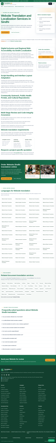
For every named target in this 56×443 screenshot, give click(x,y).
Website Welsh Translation (20, 261)
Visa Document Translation (5, 393)
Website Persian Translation (34, 248)
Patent (3, 291)
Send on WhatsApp (17, 178)
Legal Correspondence (9, 291)
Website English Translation (21, 202)
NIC (37, 283)
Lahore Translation (41, 393)
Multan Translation (41, 400)
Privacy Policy (47, 441)
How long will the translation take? (10, 338)
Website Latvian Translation (7, 244)
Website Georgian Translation (21, 234)
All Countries (22, 408)
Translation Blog (41, 412)
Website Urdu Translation (6, 217)
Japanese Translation (23, 402)
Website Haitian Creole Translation (33, 235)
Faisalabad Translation (42, 395)
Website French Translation (34, 202)
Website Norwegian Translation (19, 249)
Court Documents (48, 288)
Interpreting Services (4, 400)
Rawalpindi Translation (42, 398)
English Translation (23, 391)
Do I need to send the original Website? (11, 331)
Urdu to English (22, 387)
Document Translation (5, 391)
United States (22, 416)
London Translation (4, 408)
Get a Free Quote (5, 32)
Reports (46, 291)
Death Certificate (17, 283)
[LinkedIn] (4, 375)
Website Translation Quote (16, 41)
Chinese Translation (23, 400)
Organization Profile (41, 410)
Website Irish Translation (47, 239)
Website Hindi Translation (20, 205)
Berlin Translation (4, 423)
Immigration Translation (5, 395)
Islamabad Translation (42, 389)
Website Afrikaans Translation (48, 217)
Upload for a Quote (46, 56)
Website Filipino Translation (34, 230)
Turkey (21, 425)
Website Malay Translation (48, 244)
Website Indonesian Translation (33, 239)
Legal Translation (4, 398)
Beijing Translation (4, 414)
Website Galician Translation (7, 234)
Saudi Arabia (22, 423)
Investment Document (21, 294)
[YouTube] (9, 375)
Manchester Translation (5, 427)
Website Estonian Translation (21, 230)
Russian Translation (23, 398)
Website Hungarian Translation (5, 239)
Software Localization (29, 288)
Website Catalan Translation (34, 226)
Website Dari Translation (33, 217)
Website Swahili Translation (48, 253)
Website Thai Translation (20, 257)
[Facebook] (2, 375)
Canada (21, 414)
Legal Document (4, 288)
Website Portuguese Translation (46, 210)
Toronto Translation (4, 421)
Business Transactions (19, 291)
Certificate (23, 283)
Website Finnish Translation (48, 230)
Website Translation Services (19, 6)
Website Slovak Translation (21, 253)
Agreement (41, 288)
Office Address (40, 414)
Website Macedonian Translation (33, 244)
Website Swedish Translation (7, 257)
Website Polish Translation (21, 217)
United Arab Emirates (23, 421)
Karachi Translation (41, 391)
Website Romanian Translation (46, 249)
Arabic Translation (23, 395)
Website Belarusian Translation (5, 226)
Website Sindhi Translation (34, 214)
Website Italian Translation (34, 205)
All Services (3, 387)
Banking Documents (11, 294)
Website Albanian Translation (7, 221)
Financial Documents (39, 291)
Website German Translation (48, 202)
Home (2, 6)
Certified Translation (4, 389)
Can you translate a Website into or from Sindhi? (13, 316)
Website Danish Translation (7, 230)
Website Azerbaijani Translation (33, 222)
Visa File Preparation (4, 402)
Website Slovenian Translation (32, 254)
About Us (39, 408)
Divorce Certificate (20, 288)
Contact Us (40, 423)
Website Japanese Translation (48, 205)
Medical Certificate (48, 283)
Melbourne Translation (5, 410)
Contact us (3, 41)
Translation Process (41, 416)
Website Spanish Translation (48, 214)
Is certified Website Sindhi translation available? (12, 320)
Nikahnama (3, 283)
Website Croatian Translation (48, 226)
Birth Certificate (10, 283)
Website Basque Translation (48, 221)
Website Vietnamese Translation (5, 262)
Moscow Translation (4, 412)
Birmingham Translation (5, 425)
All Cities (39, 387)
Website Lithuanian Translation (19, 244)
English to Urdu (22, 389)
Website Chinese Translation (48, 198)
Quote (50, 3)
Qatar (21, 427)
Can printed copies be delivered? (9, 345)
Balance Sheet (4, 294)
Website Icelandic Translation (21, 239)
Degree (28, 283)
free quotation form (18, 152)
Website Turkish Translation (34, 257)
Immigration (27, 291)
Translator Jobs (41, 421)
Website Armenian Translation (21, 221)
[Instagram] (6, 375)
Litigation (32, 291)
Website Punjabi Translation (7, 214)
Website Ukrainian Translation (48, 257)
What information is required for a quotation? (12, 349)
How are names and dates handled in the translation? (14, 327)
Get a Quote (40, 425)
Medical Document (12, 288)
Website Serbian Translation (7, 253)
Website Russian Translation (21, 214)
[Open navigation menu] (53, 4)
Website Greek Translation (7, 205)
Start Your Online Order (6, 178)
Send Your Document (15, 32)
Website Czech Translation (34, 198)
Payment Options (41, 419)
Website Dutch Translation (7, 202)
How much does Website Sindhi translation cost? (13, 334)
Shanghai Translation (4, 416)
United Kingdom (22, 412)
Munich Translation (4, 419)
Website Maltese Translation (7, 248)
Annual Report (28, 294)
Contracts (36, 288)
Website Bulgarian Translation (21, 226)
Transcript (41, 283)
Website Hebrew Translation (48, 234)
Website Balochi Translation (21, 198)
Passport (33, 283)
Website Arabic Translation (7, 198)
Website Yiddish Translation (34, 261)
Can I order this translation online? (10, 341)
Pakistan (21, 410)
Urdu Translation (22, 393)
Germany (21, 419)
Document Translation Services (9, 6)
